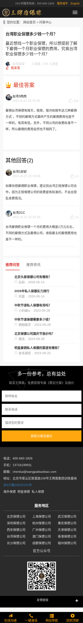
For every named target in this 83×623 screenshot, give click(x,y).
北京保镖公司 (16, 516)
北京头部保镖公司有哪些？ (33, 277)
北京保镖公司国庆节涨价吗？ (34, 333)
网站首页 (29, 22)
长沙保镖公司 (16, 543)
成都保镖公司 (41, 543)
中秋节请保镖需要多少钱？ (33, 319)
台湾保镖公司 (16, 536)
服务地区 (42, 506)
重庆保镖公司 (67, 523)
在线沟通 (10, 620)
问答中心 (45, 22)
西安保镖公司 (16, 529)
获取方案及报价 (41, 436)
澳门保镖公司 (41, 536)
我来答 (15, 68)
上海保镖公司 (41, 516)
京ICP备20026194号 (17, 485)
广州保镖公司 (41, 529)
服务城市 (62, 3)
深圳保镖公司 (16, 523)
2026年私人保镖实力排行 (31, 291)
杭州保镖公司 (41, 523)
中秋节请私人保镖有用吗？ (33, 305)
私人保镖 (38, 491)
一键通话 (31, 620)
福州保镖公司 (67, 543)
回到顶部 (72, 620)
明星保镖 (23, 491)
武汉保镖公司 (67, 516)
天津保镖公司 (67, 529)
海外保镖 (9, 491)
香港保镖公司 (67, 536)
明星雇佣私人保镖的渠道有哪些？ (37, 348)
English (75, 3)
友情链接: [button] (43, 600)
